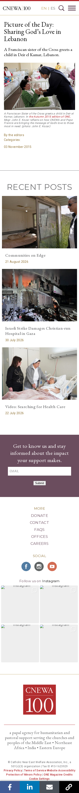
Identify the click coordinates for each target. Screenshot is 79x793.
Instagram (51, 581)
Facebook (10, 787)
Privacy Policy (13, 770)
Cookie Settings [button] (39, 778)
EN (44, 8)
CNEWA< (16, 8)
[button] (20, 604)
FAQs (39, 529)
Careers (39, 543)
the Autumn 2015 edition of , (49, 116)
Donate (39, 515)
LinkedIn (30, 787)
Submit (39, 483)
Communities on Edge (25, 255)
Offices (39, 536)
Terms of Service (35, 770)
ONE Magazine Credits (58, 774)
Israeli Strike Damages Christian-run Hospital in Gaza (38, 331)
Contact (39, 522)
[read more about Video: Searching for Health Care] (39, 373)
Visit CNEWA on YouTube (52, 566)
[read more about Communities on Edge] (39, 222)
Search (61, 8)
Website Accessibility (61, 770)
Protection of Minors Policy (23, 774)
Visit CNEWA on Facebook (26, 566)
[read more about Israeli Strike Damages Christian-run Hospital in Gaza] (39, 295)
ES (53, 8)
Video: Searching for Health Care (35, 406)
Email (49, 787)
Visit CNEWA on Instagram (39, 566)
